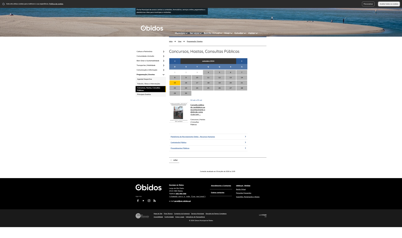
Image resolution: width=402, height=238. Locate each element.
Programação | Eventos (146, 74)
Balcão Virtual (212, 33)
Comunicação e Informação (147, 70)
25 (208, 88)
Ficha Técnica (168, 214)
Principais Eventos (144, 94)
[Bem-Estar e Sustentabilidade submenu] (163, 60)
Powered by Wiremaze (262, 215)
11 (208, 77)
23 (186, 88)
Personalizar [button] (368, 4)
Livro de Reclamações (142, 215)
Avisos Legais (179, 217)
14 (242, 77)
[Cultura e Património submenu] (163, 51)
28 (242, 88)
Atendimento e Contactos (221, 185)
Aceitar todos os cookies (389, 4)
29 (175, 93)
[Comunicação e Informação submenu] (163, 70)
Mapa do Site (158, 214)
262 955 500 (187, 195)
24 (197, 88)
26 (219, 88)
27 (231, 88)
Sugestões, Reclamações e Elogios (248, 197)
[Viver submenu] (232, 33)
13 (231, 77)
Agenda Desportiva (144, 79)
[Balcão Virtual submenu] (222, 33)
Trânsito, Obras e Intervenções (148, 84)
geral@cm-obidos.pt (182, 201)
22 (175, 88)
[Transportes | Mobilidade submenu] (163, 65)
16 (186, 83)
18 (208, 83)
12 (219, 77)
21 (242, 83)
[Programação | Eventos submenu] (163, 74)
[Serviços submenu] (201, 33)
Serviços (194, 33)
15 (175, 83)
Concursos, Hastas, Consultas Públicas (148, 89)
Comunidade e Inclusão (145, 56)
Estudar (239, 33)
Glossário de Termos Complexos (216, 214)
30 (186, 93)
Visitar (251, 33)
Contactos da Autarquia (182, 214)
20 (231, 83)
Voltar (175, 160)
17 (197, 83)
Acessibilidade (158, 217)
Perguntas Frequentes (243, 193)
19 (219, 83)
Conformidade (169, 217)
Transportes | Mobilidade (146, 65)
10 (197, 77)
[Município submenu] (187, 33)
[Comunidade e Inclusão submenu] (163, 56)
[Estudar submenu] (245, 33)
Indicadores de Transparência (195, 217)
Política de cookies (56, 4)
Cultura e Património (144, 51)
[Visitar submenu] (257, 33)
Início (171, 41)
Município (180, 33)
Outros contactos (217, 192)
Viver (227, 33)
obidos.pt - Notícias (243, 186)
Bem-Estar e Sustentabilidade (148, 61)
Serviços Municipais (197, 214)
